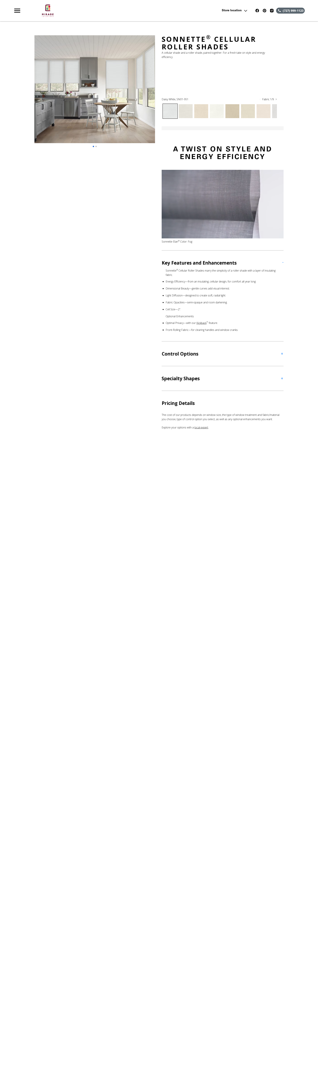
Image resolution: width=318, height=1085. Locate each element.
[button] (17, 11)
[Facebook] (257, 11)
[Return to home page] (81, 11)
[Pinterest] (264, 11)
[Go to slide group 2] (96, 146)
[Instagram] (272, 11)
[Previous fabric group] (260, 99)
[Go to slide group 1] (93, 146)
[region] (94, 92)
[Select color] (170, 111)
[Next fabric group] (276, 99)
